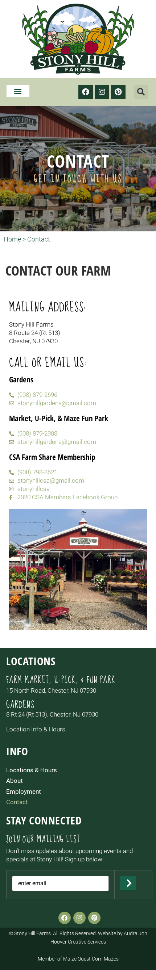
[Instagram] (102, 92)
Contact (17, 802)
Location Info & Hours (35, 729)
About (14, 780)
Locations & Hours (31, 770)
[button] (18, 91)
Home (12, 239)
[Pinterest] (118, 92)
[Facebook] (85, 92)
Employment (23, 791)
